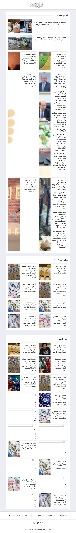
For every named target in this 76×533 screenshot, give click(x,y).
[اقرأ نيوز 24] (36, 4)
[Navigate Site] (69, 5)
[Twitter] (38, 522)
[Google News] (34, 522)
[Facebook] (41, 522)
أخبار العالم (62, 15)
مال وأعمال (62, 259)
